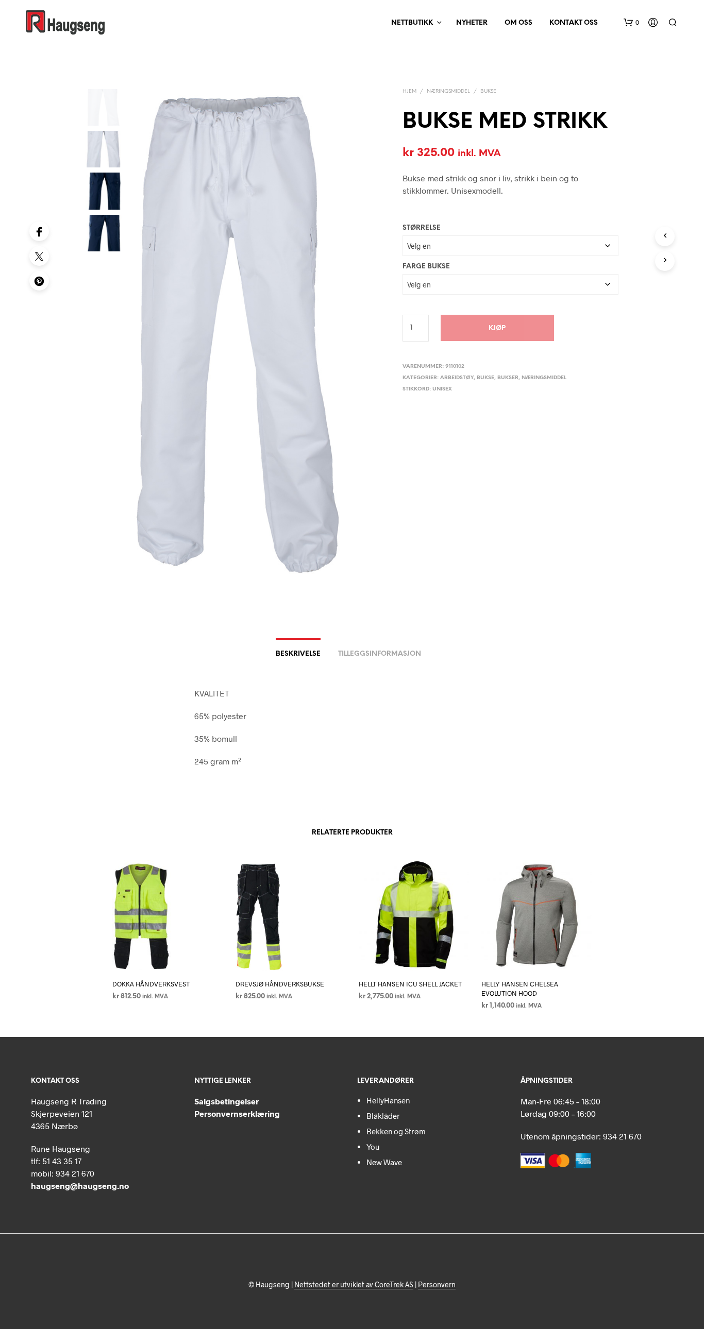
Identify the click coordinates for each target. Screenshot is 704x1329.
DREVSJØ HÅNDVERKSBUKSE (280, 983)
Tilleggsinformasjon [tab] (379, 654)
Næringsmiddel (448, 91)
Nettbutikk (412, 23)
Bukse (488, 91)
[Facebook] (39, 231)
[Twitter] (39, 256)
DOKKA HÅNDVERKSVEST (151, 983)
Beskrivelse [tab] (298, 654)
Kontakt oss (573, 23)
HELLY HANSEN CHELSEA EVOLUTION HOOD (519, 988)
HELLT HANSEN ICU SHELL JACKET (410, 983)
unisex (442, 389)
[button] (631, 23)
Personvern (437, 1285)
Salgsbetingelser (226, 1101)
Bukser (507, 378)
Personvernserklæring (237, 1113)
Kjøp (497, 328)
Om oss (518, 23)
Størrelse (422, 228)
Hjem (409, 91)
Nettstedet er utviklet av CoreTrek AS (353, 1285)
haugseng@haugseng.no (80, 1185)
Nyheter (472, 23)
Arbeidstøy (457, 378)
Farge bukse (426, 266)
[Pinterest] (39, 281)
